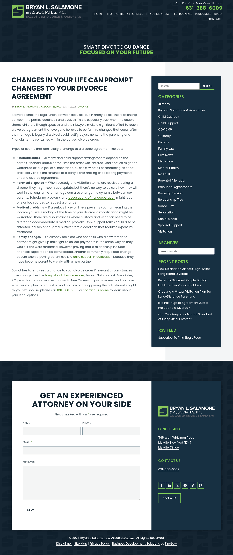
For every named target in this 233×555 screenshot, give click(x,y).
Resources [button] (203, 14)
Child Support (168, 123)
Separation (166, 212)
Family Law (166, 149)
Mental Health (168, 168)
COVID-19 (165, 129)
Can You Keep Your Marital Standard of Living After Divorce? (185, 316)
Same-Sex (166, 206)
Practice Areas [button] (158, 14)
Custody (164, 136)
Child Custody (168, 117)
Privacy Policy (100, 544)
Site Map (80, 544)
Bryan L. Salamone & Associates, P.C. (38, 106)
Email (27, 442)
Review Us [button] (169, 498)
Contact (215, 19)
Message (29, 461)
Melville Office (168, 447)
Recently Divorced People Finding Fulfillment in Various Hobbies (182, 282)
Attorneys (135, 14)
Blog (218, 14)
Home (98, 14)
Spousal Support (170, 225)
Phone (86, 423)
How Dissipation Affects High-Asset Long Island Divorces (184, 271)
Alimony (164, 104)
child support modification (92, 257)
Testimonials (182, 14)
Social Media (167, 219)
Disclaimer (64, 544)
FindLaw (171, 544)
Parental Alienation (172, 180)
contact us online (96, 290)
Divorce (83, 106)
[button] (228, 535)
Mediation (165, 161)
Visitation (165, 231)
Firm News (165, 155)
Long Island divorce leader (64, 275)
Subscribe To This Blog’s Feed (179, 338)
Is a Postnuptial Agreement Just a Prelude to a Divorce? (183, 305)
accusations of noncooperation (91, 198)
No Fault (164, 174)
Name (26, 423)
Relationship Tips (170, 200)
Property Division (170, 193)
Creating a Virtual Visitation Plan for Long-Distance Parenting (184, 294)
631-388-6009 (204, 8)
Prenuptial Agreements (175, 187)
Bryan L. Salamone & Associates (181, 110)
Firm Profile (114, 14)
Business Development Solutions (136, 544)
